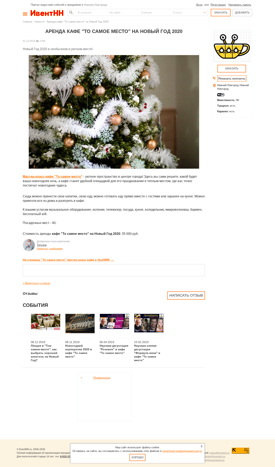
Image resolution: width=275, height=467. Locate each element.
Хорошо (137, 457)
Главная (27, 21)
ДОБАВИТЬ (242, 12)
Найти (70, 12)
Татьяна (42, 244)
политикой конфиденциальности (182, 451)
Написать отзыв (186, 295)
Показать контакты (231, 78)
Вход (199, 4)
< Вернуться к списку (36, 283)
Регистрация (218, 4)
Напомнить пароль (239, 4)
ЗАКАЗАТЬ (220, 12)
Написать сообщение (50, 248)
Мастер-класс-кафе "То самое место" (53, 176)
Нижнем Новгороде (95, 4)
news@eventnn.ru (220, 453)
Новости (39, 21)
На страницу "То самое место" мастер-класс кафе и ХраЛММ (68, 259)
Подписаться (101, 377)
